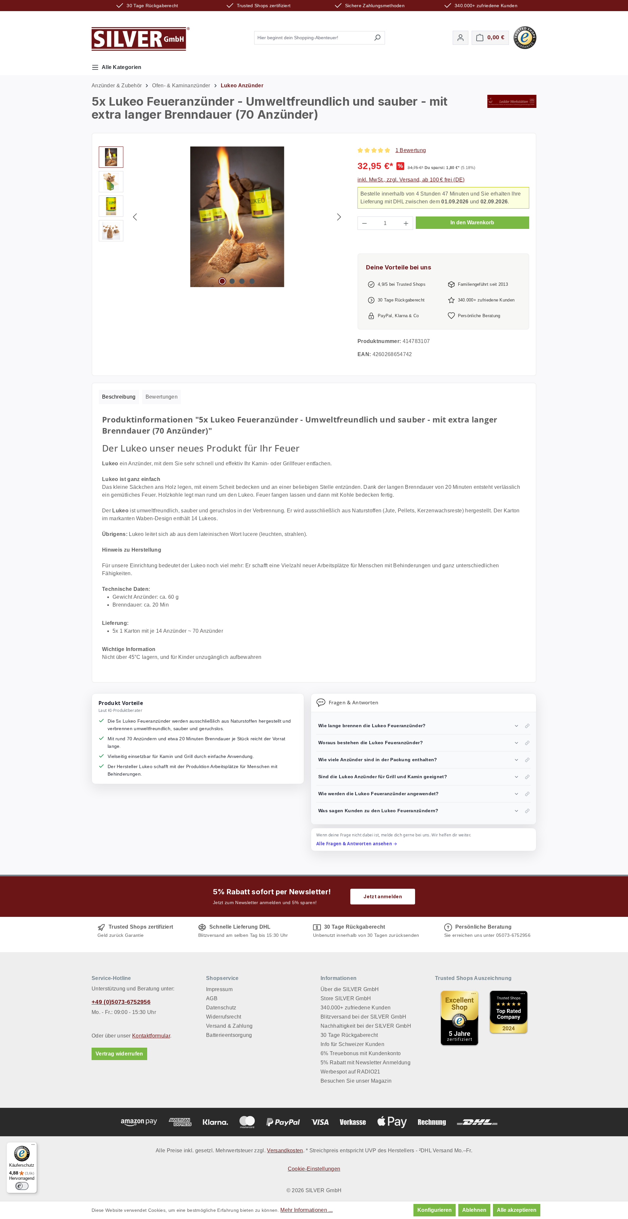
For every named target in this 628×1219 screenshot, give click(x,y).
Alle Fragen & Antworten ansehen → (356, 844)
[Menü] (33, 1146)
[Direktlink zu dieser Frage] (527, 726)
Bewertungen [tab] (162, 397)
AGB (212, 998)
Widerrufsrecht (223, 1017)
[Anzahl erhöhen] (406, 223)
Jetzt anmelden (382, 896)
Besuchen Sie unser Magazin (356, 1081)
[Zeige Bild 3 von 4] (242, 281)
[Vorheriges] (135, 217)
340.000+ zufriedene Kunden (356, 1007)
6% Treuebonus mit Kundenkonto (361, 1053)
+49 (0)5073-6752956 (121, 1002)
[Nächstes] (339, 217)
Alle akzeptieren (516, 1210)
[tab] (119, 397)
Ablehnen (474, 1210)
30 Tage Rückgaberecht (349, 1035)
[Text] (508, 1018)
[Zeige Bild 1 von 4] (222, 281)
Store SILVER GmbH (346, 998)
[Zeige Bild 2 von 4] (232, 281)
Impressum (219, 989)
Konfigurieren (434, 1210)
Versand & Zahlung (229, 1026)
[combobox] (312, 37)
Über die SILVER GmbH (350, 989)
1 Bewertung (410, 150)
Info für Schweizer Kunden (352, 1044)
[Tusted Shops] (525, 37)
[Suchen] (377, 37)
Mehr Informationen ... (306, 1210)
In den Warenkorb (472, 222)
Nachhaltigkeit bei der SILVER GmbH (366, 1026)
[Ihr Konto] (460, 38)
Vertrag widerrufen (119, 1053)
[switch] (21, 1186)
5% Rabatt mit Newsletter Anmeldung (365, 1062)
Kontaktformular (151, 1036)
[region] (221, 216)
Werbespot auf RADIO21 (350, 1071)
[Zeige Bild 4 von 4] (251, 281)
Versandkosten (285, 1150)
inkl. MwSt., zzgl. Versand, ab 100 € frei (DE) (411, 179)
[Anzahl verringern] (364, 223)
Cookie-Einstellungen (314, 1169)
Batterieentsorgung (229, 1035)
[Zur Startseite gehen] (141, 39)
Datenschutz (221, 1007)
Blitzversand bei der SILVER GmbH (363, 1017)
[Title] (459, 1018)
